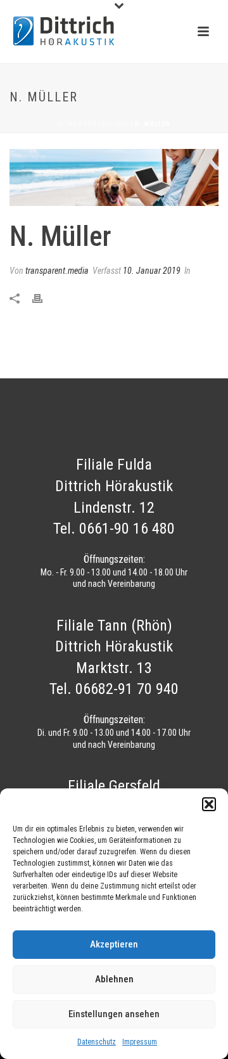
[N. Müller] (114, 177)
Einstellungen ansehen (114, 1014)
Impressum (139, 1041)
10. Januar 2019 (151, 271)
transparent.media (57, 271)
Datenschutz (96, 1041)
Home (67, 123)
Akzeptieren (114, 944)
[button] (209, 804)
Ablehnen (114, 979)
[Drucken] (43, 298)
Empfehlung (106, 123)
